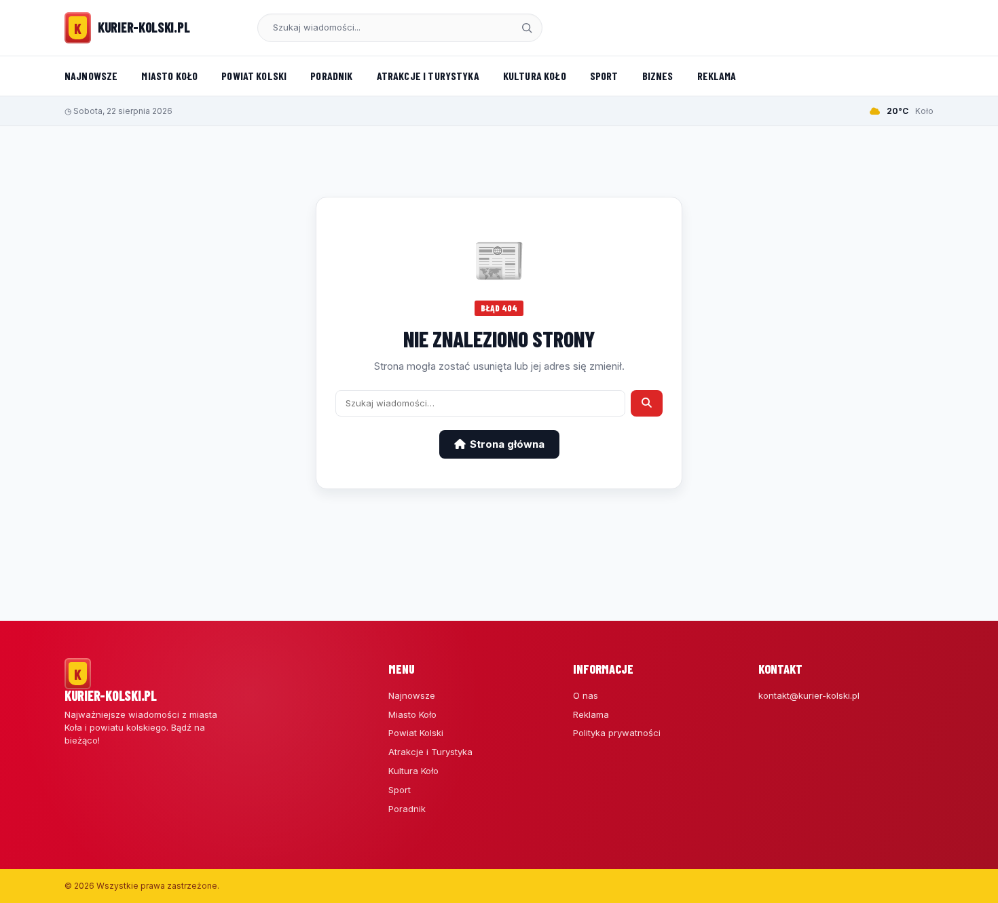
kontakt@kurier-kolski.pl (809, 695)
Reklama (717, 75)
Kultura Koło (534, 75)
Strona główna (507, 444)
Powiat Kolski (254, 75)
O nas (585, 695)
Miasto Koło (169, 75)
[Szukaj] (527, 27)
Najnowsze (90, 75)
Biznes (657, 75)
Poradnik (331, 75)
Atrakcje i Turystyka (428, 75)
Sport (604, 75)
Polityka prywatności (617, 732)
